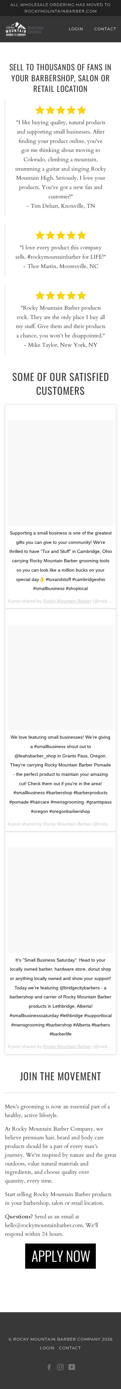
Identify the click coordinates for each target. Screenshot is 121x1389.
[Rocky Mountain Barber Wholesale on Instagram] (60, 1368)
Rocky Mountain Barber (67, 601)
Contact (105, 28)
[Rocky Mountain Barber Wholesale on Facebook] (49, 1368)
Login (76, 28)
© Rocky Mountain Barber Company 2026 (60, 1339)
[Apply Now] (60, 1256)
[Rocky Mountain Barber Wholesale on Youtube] (72, 1368)
